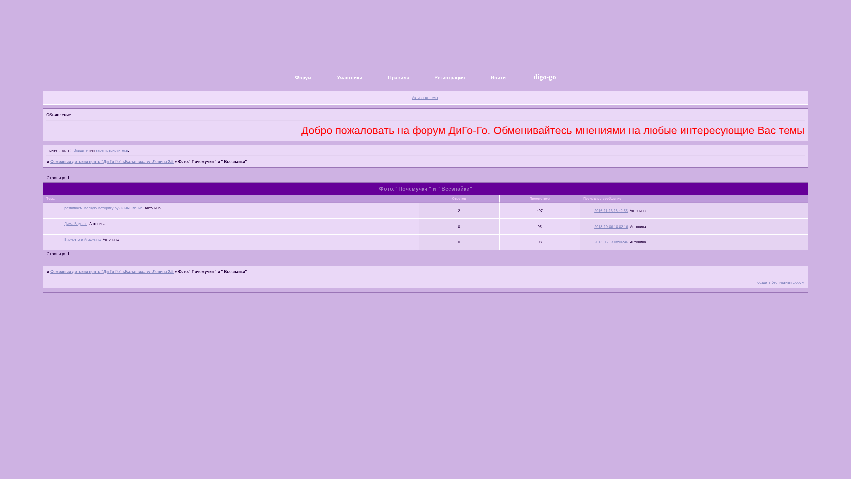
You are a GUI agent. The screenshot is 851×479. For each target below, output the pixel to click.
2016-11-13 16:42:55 (611, 211)
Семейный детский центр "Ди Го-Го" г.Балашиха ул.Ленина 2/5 (112, 161)
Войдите (81, 150)
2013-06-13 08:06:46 (611, 242)
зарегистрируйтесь (112, 150)
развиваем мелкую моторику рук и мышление (103, 208)
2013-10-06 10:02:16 (611, 227)
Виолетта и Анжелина (82, 239)
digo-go (543, 77)
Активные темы (425, 98)
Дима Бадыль (75, 224)
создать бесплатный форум (780, 282)
